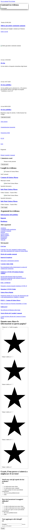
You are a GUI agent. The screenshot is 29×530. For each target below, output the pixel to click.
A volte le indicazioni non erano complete (14, 508)
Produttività (4, 238)
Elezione (3, 232)
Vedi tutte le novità (5, 117)
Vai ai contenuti (5, 1)
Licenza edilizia (5, 234)
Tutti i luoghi (4, 207)
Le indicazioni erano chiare (11, 486)
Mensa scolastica (5, 235)
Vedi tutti (3, 239)
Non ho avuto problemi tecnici (11, 493)
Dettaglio (4, 524)
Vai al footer (12, 1)
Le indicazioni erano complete (11, 488)
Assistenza (3, 228)
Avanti (2, 528)
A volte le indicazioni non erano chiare (13, 506)
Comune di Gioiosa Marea (9, 177)
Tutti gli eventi (4, 164)
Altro (5, 494)
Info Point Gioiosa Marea (9, 189)
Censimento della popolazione (8, 229)
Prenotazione (4, 236)
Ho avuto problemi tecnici (10, 512)
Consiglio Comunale (6, 231)
